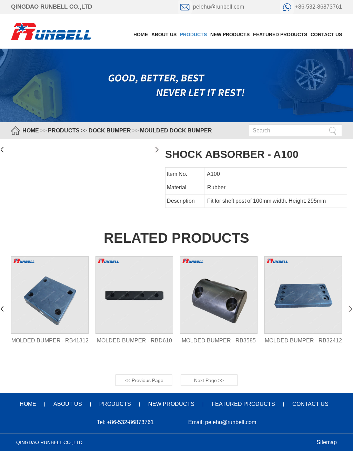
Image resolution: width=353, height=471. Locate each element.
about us (163, 34)
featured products (280, 34)
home (28, 404)
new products (230, 34)
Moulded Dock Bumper (176, 130)
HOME (30, 130)
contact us (326, 34)
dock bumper (110, 130)
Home (140, 34)
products (193, 34)
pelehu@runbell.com (218, 7)
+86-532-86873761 (318, 7)
